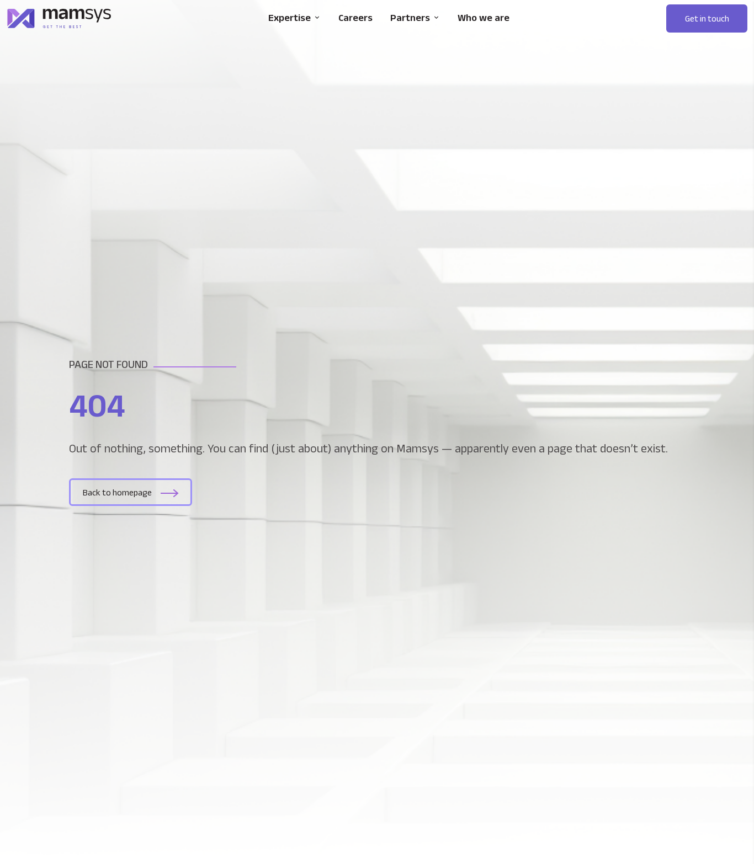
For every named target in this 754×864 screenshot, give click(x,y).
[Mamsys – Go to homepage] (59, 18)
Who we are (483, 17)
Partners (410, 17)
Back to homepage (117, 492)
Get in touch (707, 18)
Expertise (289, 17)
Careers (355, 17)
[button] (706, 18)
